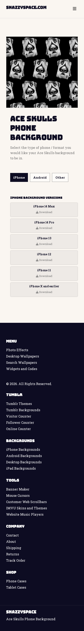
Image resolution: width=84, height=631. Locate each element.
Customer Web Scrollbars (26, 502)
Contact (12, 535)
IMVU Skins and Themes (26, 508)
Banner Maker (17, 489)
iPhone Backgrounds (23, 449)
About (11, 541)
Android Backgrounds (24, 456)
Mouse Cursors (18, 495)
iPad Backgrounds (21, 468)
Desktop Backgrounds (24, 462)
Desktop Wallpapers (22, 356)
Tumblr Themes (19, 403)
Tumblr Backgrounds (23, 410)
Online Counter (18, 429)
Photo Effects (17, 350)
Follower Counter (20, 422)
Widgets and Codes (21, 369)
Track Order (15, 560)
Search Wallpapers (21, 362)
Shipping (13, 548)
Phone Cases (16, 581)
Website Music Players (24, 514)
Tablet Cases (16, 587)
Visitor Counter (18, 416)
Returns (12, 554)
